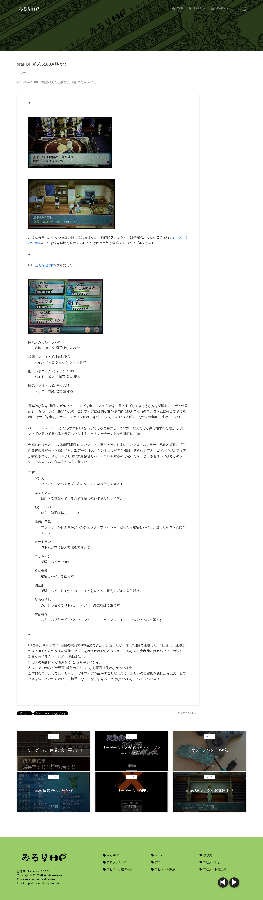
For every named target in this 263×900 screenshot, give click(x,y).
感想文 (207, 855)
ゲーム (24, 72)
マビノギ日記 (211, 862)
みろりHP (112, 855)
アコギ (159, 862)
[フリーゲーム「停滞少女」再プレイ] (234, 882)
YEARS (220, 8)
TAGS (197, 8)
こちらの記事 (44, 265)
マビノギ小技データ (119, 869)
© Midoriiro (188, 713)
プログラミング (116, 862)
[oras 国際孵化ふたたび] (223, 882)
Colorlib (55, 883)
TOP (180, 8)
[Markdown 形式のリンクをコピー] (36, 82)
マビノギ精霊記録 (214, 869)
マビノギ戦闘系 (164, 869)
